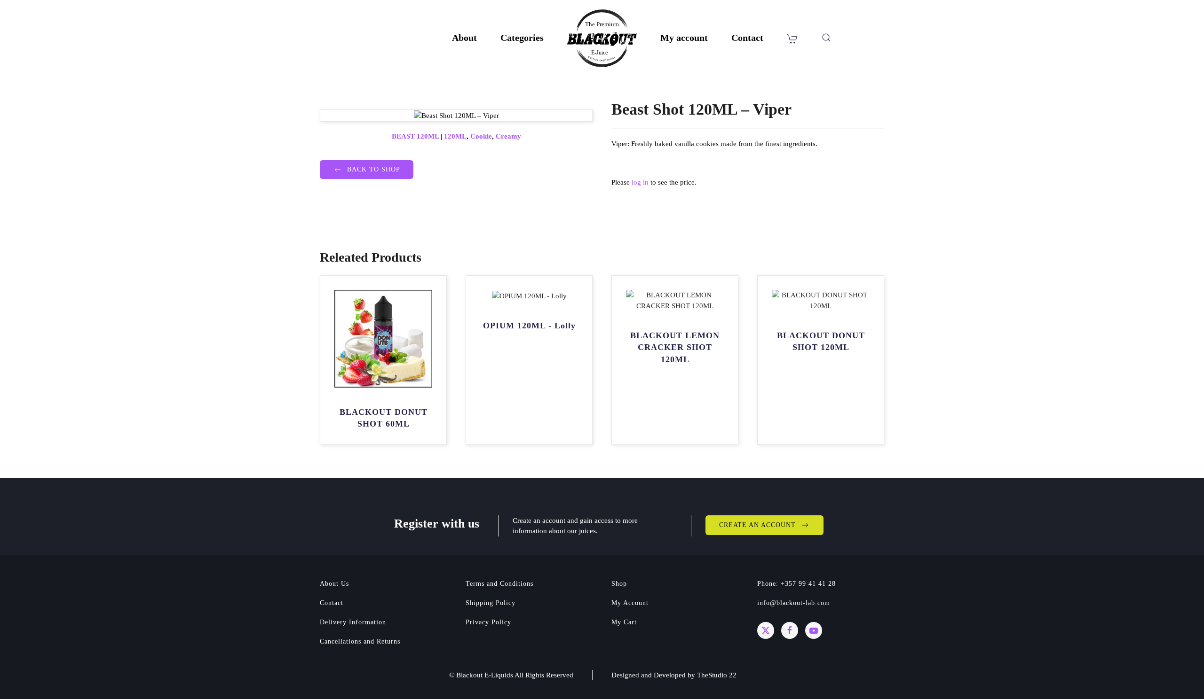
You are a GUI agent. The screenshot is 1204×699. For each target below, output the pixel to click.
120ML (455, 136)
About (464, 37)
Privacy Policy (488, 622)
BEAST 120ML (415, 136)
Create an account (757, 524)
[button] (826, 37)
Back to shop (373, 169)
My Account (630, 602)
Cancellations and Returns (360, 641)
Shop (619, 583)
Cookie (481, 136)
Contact (747, 37)
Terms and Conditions (499, 583)
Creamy (508, 136)
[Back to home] (602, 38)
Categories (522, 37)
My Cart (624, 622)
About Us (334, 583)
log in (640, 182)
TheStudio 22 (717, 675)
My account (684, 37)
